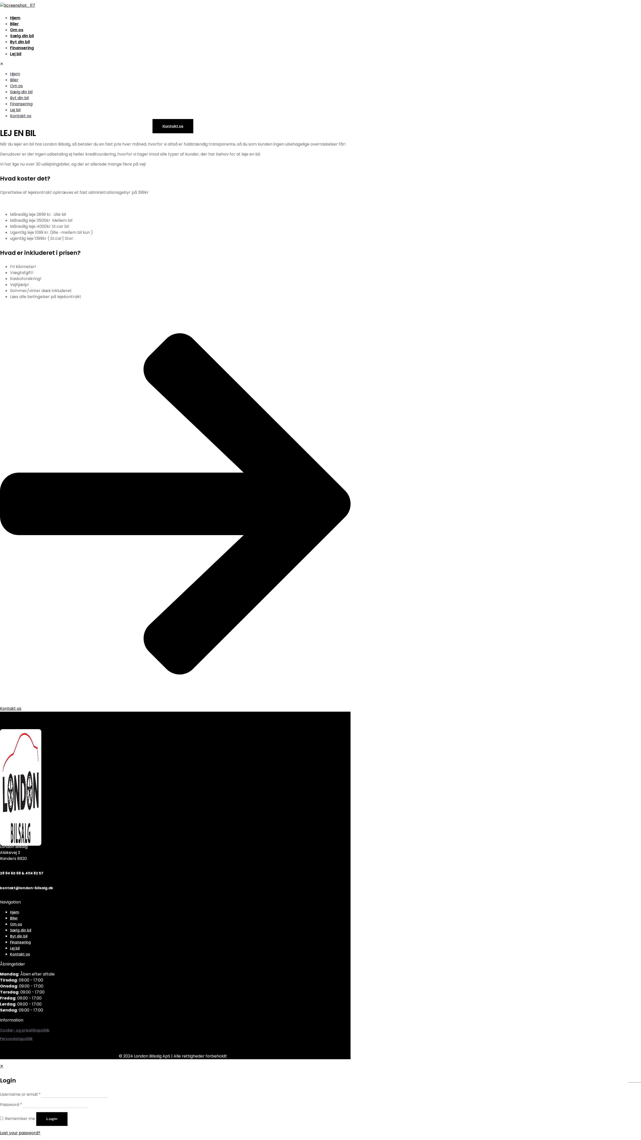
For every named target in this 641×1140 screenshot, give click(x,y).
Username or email (20, 1094)
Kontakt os (20, 954)
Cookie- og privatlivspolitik (24, 1030)
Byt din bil (19, 936)
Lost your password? (20, 1133)
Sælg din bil (20, 930)
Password (11, 1104)
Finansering (20, 942)
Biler (14, 918)
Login (51, 1119)
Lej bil (15, 948)
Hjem (14, 912)
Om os (16, 924)
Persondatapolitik (16, 1038)
